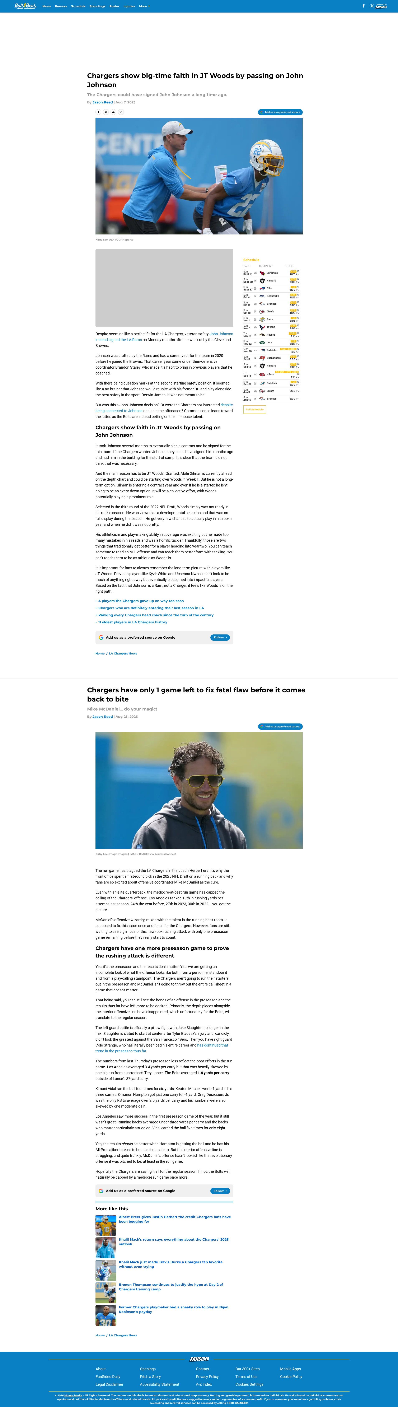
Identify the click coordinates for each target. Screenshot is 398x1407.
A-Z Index (204, 1384)
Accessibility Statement (159, 1384)
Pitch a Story (150, 1376)
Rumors (61, 6)
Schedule (78, 6)
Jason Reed (103, 102)
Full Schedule (255, 409)
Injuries (129, 6)
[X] (372, 6)
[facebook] (364, 6)
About (101, 1369)
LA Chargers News (123, 653)
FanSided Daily (108, 1376)
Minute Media (73, 1395)
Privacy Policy (207, 1376)
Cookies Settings (249, 1384)
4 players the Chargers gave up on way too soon (141, 601)
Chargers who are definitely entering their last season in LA (151, 608)
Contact (202, 1369)
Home (100, 653)
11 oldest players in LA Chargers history (132, 622)
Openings (148, 1369)
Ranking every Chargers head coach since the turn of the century (156, 615)
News (46, 6)
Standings (97, 6)
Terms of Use (246, 1376)
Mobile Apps (290, 1369)
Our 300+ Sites (247, 1369)
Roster (114, 6)
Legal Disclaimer (109, 1384)
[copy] (121, 112)
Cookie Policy (291, 1376)
